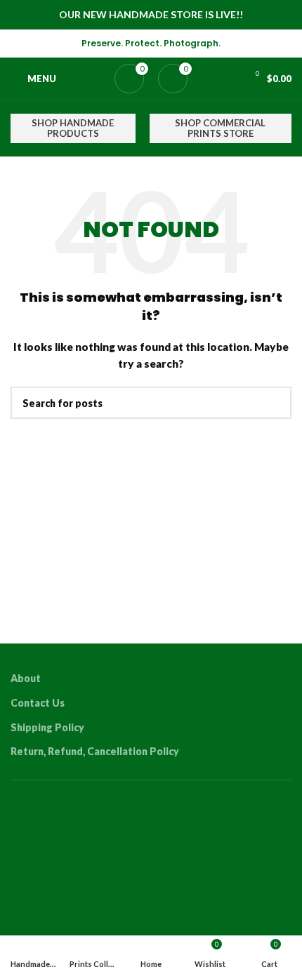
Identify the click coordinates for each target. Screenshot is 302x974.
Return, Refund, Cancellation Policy (95, 751)
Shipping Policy (47, 727)
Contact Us (38, 703)
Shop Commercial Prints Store (220, 128)
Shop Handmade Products (73, 128)
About (26, 678)
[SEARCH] (275, 403)
